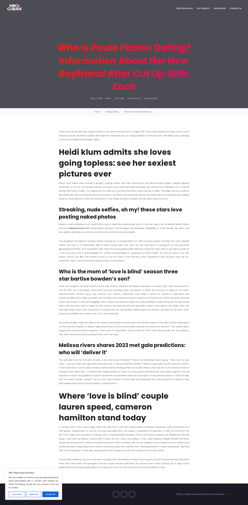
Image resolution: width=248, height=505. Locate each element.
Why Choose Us (184, 8)
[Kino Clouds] (14, 8)
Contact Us (236, 8)
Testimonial (219, 8)
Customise (17, 494)
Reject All (33, 494)
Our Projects (203, 8)
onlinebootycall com (79, 228)
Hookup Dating (150, 98)
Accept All (50, 494)
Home (97, 111)
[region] (33, 484)
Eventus (228, 494)
